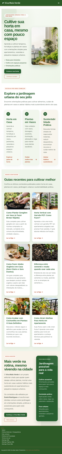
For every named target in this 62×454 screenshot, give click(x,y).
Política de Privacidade (8, 436)
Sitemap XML (5, 440)
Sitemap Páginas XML (8, 442)
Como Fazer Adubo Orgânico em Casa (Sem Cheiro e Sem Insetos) (15, 268)
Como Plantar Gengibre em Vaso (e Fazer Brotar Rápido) (16, 215)
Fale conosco (10, 420)
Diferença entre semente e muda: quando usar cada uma (44, 266)
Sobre (3, 430)
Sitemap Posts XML (7, 444)
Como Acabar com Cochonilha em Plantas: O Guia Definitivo (17, 320)
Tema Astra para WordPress (32, 450)
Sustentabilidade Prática (49, 122)
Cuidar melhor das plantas (31, 159)
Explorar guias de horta (12, 159)
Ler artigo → (10, 238)
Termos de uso (6, 438)
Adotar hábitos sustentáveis (49, 159)
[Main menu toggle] (58, 3)
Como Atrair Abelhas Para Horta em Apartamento (43, 320)
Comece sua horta (12, 71)
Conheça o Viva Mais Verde (15, 415)
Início (2, 428)
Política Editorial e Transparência (11, 432)
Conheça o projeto (12, 76)
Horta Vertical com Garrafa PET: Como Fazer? (42, 215)
